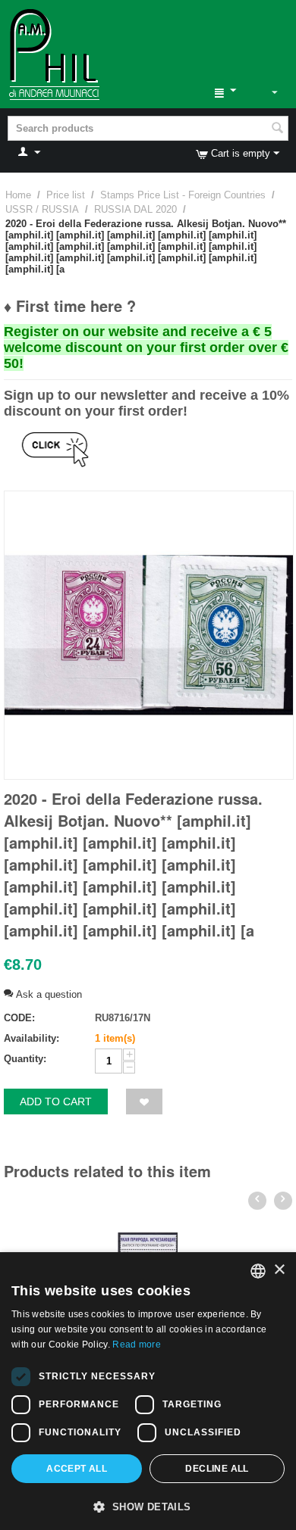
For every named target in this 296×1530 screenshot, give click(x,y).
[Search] (277, 129)
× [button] (279, 1270)
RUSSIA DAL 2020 (135, 209)
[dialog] (148, 1391)
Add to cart (56, 1101)
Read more (136, 1344)
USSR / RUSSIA (42, 209)
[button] (148, 1506)
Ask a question (47, 994)
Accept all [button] (76, 1468)
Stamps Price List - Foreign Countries (183, 195)
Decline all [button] (216, 1468)
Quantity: (25, 1058)
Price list (65, 195)
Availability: (31, 1038)
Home (18, 195)
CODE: (19, 1018)
